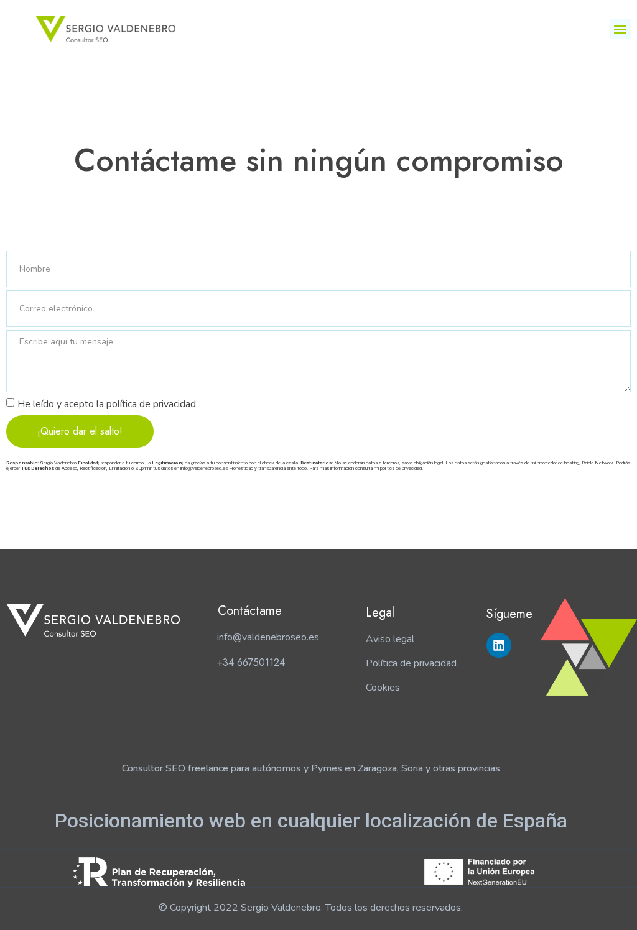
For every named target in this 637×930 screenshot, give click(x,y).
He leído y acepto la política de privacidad (106, 404)
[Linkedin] (498, 645)
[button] (620, 29)
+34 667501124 (251, 662)
